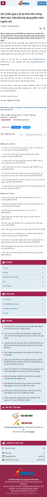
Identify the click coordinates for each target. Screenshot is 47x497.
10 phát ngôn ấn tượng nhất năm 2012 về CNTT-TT (19, 210)
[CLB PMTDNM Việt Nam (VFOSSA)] (23, 3)
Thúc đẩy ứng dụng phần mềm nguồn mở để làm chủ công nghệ (23, 354)
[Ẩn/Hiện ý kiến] (21, 134)
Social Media (7, 286)
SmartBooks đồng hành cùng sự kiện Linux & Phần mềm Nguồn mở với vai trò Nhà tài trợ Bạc (22, 384)
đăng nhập (18, 427)
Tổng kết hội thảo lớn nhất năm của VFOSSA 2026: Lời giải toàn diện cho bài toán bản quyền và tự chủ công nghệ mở (23, 345)
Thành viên (42, 3)
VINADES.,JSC (32, 493)
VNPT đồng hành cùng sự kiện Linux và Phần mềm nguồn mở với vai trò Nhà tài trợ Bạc (22, 399)
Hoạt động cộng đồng (10, 308)
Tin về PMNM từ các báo (11, 304)
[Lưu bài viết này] (44, 28)
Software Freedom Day (10, 277)
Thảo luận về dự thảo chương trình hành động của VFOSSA (22, 252)
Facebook (17, 127)
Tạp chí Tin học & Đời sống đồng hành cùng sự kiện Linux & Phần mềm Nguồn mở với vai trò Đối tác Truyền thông (24, 336)
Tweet (27, 127)
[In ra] (40, 28)
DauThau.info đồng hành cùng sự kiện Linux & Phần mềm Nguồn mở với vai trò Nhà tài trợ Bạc (22, 392)
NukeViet (16, 493)
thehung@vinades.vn (38, 62)
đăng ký (10, 427)
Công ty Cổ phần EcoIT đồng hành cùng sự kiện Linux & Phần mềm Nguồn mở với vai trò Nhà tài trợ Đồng (24, 370)
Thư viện (6, 313)
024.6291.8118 (24, 491)
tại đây (31, 432)
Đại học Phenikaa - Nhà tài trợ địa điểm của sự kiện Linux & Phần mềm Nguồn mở (22, 377)
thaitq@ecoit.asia (39, 59)
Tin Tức (5, 268)
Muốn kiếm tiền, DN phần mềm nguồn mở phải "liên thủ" (21, 217)
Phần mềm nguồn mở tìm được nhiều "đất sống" (18, 229)
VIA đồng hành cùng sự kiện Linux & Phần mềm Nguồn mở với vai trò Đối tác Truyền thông (23, 327)
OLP (4, 281)
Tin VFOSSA (7, 299)
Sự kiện (5, 272)
